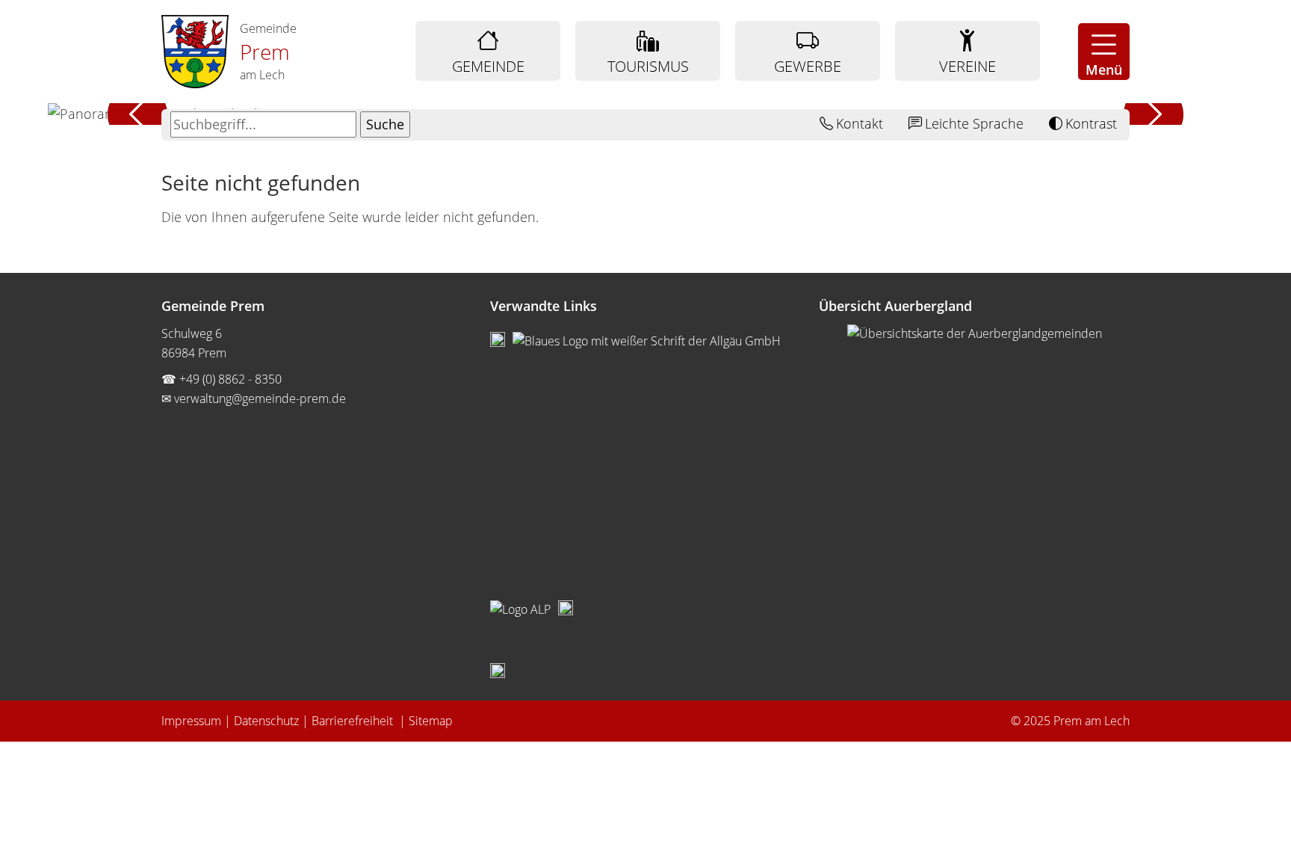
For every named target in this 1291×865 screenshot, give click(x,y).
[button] (1104, 51)
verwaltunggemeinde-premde (260, 398)
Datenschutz (266, 720)
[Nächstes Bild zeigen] (1153, 114)
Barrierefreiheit (354, 720)
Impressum (191, 720)
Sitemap (431, 720)
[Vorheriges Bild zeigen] (137, 114)
